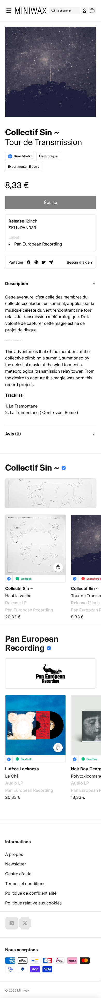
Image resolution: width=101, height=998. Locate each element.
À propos (14, 854)
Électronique (48, 156)
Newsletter (15, 863)
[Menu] (8, 10)
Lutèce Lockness (22, 768)
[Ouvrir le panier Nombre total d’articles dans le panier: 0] (92, 10)
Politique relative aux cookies (33, 902)
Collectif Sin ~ (32, 132)
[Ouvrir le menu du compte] (84, 10)
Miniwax (23, 990)
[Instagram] (11, 923)
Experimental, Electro (23, 166)
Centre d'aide (18, 873)
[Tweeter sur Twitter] (43, 262)
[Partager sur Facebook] (28, 262)
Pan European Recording (38, 244)
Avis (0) (13, 433)
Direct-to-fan (23, 156)
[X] (24, 923)
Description (16, 283)
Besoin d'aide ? (79, 262)
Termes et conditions (25, 883)
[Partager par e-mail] (51, 262)
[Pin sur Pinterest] (36, 262)
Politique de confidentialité (30, 893)
